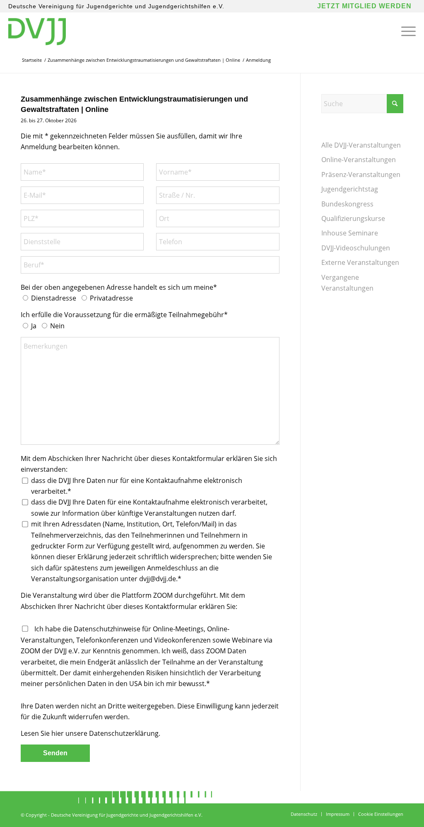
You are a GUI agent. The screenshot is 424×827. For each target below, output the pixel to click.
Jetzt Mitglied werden (364, 6)
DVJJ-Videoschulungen (355, 247)
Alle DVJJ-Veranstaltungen (361, 145)
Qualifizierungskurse (353, 218)
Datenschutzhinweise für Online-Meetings (139, 628)
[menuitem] (406, 31)
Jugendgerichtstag (349, 189)
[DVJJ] (36, 31)
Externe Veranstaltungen (360, 262)
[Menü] (406, 31)
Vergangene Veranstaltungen (347, 283)
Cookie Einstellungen (380, 814)
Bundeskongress (347, 204)
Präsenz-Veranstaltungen (360, 174)
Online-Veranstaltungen (358, 159)
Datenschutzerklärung (124, 733)
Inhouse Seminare (349, 233)
